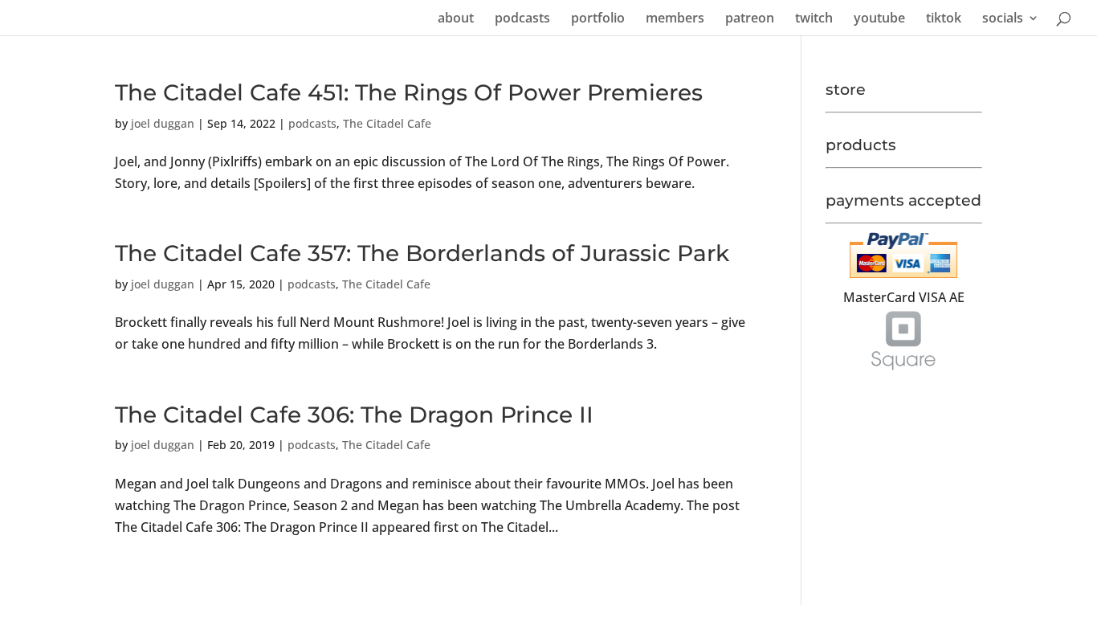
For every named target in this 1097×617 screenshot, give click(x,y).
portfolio (598, 19)
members (675, 19)
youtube (879, 19)
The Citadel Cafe (387, 123)
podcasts (522, 19)
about (456, 19)
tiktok (943, 19)
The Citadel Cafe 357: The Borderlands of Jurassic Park (422, 253)
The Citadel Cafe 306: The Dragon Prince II (354, 414)
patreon (749, 19)
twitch (814, 19)
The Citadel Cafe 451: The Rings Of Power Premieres (409, 92)
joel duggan (162, 123)
